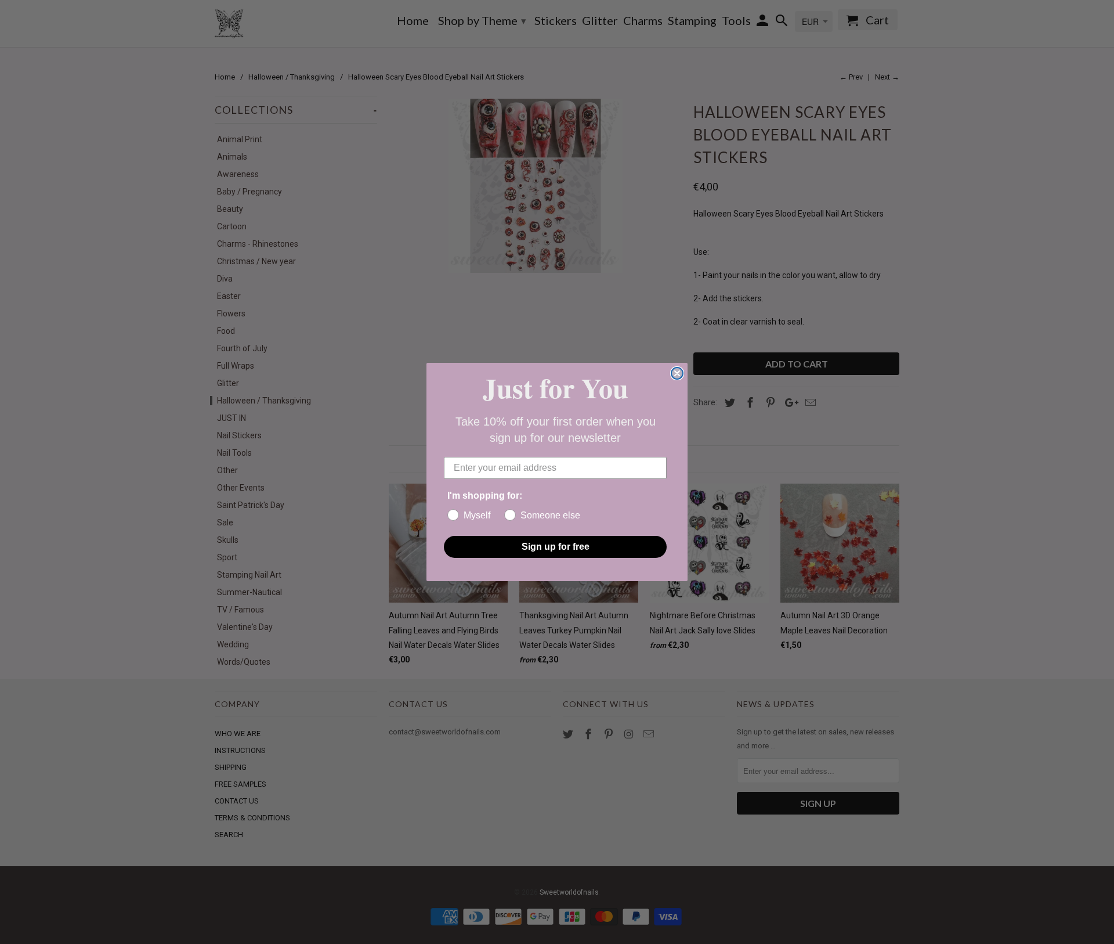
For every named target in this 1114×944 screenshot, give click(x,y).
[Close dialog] (677, 373)
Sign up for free (555, 547)
